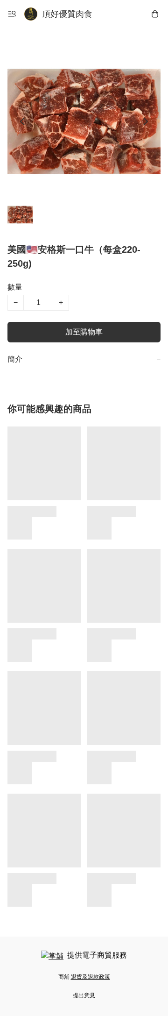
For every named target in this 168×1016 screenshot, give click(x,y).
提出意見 (84, 995)
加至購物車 (84, 332)
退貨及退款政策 (90, 976)
